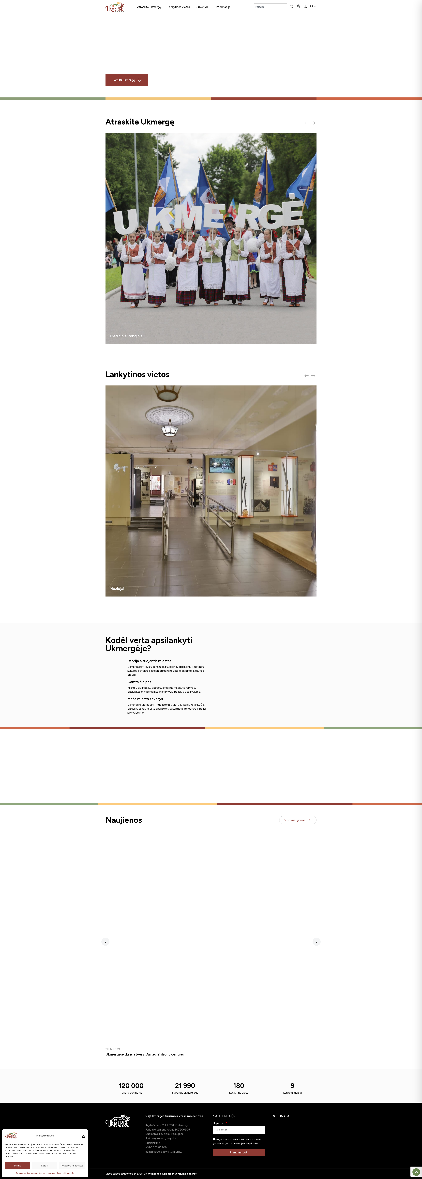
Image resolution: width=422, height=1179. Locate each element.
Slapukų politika (23, 1173)
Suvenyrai (202, 7)
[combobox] (270, 6)
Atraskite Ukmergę (149, 7)
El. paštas (219, 1123)
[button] (83, 1135)
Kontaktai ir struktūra (66, 1173)
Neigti (44, 1165)
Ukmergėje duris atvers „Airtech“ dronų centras (145, 1054)
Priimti (17, 1165)
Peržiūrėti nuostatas (72, 1165)
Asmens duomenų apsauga (43, 1173)
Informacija (223, 7)
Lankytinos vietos (178, 7)
